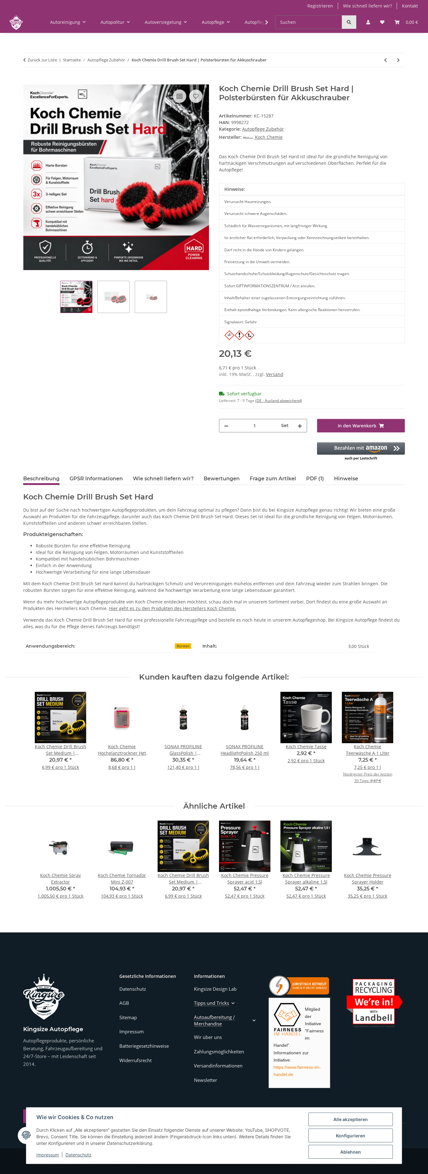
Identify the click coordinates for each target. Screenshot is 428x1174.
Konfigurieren (350, 1135)
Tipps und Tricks (211, 1003)
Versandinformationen (218, 1065)
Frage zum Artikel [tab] (273, 479)
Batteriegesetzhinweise (144, 1046)
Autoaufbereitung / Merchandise (214, 1020)
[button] (368, 22)
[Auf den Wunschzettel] (196, 96)
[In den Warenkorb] (28, 80)
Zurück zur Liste (42, 60)
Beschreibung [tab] (41, 479)
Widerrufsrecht (135, 1060)
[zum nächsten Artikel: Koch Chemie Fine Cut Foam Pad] (398, 60)
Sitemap (128, 1017)
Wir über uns (208, 1037)
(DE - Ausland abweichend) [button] (278, 400)
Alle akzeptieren (350, 1119)
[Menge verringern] (226, 425)
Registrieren (320, 6)
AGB (124, 1003)
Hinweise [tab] (346, 479)
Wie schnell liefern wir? (367, 6)
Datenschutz (78, 1154)
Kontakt (410, 6)
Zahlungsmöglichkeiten (219, 1051)
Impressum (47, 1154)
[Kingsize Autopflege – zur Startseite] (44, 997)
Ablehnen (350, 1152)
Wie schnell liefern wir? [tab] (163, 479)
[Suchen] (349, 22)
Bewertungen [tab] (222, 479)
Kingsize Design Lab (215, 989)
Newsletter (205, 1080)
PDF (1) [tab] (315, 479)
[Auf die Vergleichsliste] (179, 96)
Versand (274, 374)
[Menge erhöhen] (300, 425)
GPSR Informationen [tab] (96, 479)
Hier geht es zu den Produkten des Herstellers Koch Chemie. (172, 608)
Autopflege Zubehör (263, 129)
